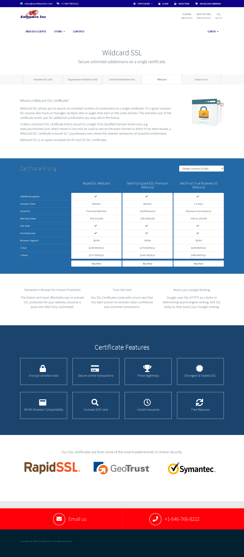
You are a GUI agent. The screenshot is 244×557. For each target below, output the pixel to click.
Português (143, 3)
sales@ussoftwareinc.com (38, 3)
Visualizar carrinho (210, 3)
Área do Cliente (36, 31)
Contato (78, 31)
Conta (212, 31)
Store (58, 31)
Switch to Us (201, 79)
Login (165, 3)
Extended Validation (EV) (122, 79)
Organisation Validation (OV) (82, 79)
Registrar (184, 3)
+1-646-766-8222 (69, 3)
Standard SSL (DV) (42, 79)
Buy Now (96, 263)
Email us (77, 518)
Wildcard (161, 79)
